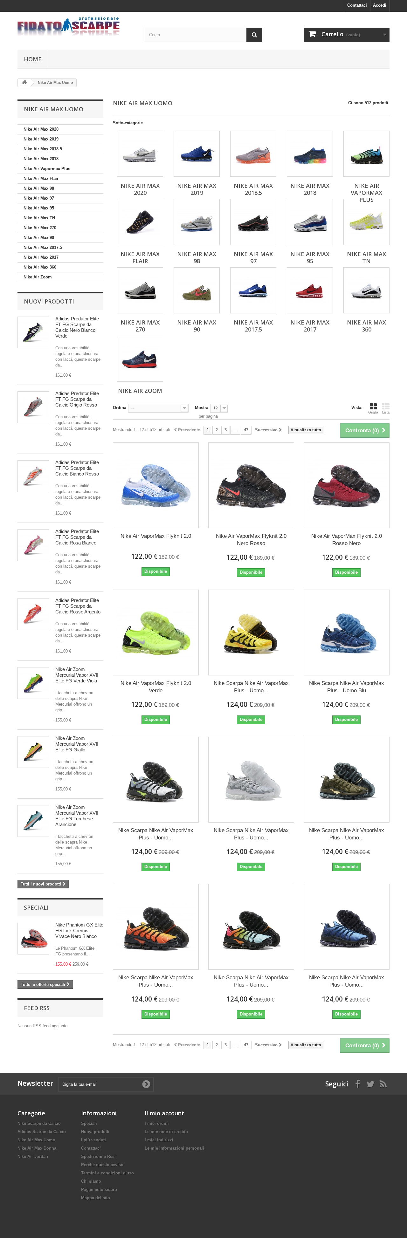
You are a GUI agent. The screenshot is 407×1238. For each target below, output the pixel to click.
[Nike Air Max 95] (310, 222)
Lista (386, 412)
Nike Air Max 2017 (41, 257)
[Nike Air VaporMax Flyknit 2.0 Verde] (156, 632)
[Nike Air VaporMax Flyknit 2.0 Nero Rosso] (251, 485)
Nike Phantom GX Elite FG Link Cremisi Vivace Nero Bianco (79, 930)
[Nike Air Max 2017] (310, 290)
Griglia (373, 412)
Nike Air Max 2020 (41, 129)
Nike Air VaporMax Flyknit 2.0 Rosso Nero (346, 539)
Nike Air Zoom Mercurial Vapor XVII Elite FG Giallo (76, 743)
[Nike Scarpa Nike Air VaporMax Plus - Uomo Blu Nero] (346, 927)
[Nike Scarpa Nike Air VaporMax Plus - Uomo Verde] (346, 779)
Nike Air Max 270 (40, 227)
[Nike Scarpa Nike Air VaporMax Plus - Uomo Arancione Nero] (156, 927)
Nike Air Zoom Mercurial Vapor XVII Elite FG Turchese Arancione (76, 815)
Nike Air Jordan (32, 1156)
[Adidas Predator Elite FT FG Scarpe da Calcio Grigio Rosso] (33, 407)
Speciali (36, 907)
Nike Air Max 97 (39, 198)
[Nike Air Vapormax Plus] (366, 154)
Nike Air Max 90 (39, 237)
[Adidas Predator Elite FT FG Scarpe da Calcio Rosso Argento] (33, 614)
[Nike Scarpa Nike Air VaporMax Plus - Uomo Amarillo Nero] (251, 632)
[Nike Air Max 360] (366, 290)
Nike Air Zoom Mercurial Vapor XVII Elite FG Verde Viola (76, 675)
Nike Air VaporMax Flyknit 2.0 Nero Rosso (251, 539)
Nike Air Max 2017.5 (43, 247)
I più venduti (93, 1140)
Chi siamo (91, 1181)
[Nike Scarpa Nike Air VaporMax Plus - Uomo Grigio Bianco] (251, 779)
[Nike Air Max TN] (366, 222)
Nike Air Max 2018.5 (43, 149)
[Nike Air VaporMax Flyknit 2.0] (156, 485)
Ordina (119, 407)
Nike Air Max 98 (39, 188)
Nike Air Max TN (39, 217)
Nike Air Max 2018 (41, 158)
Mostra (201, 407)
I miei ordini (157, 1123)
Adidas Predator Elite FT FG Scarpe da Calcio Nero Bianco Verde (77, 327)
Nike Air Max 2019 (41, 139)
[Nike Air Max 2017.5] (253, 290)
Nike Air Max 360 (40, 267)
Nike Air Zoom (38, 277)
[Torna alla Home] (24, 83)
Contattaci (357, 5)
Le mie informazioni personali (174, 1148)
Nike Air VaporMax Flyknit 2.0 (156, 536)
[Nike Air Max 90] (197, 290)
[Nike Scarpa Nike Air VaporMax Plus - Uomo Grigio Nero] (156, 779)
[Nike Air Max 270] (140, 290)
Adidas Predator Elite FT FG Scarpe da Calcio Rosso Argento (77, 606)
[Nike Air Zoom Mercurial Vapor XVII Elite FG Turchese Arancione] (33, 821)
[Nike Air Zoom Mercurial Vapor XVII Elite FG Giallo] (33, 752)
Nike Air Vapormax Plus (47, 168)
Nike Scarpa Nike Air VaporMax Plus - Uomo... (251, 687)
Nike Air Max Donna (36, 1148)
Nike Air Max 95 (39, 208)
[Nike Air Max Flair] (140, 222)
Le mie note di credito (166, 1131)
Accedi (379, 5)
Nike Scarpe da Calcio (39, 1123)
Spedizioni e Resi (98, 1156)
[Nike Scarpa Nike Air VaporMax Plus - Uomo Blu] (346, 632)
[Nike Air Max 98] (197, 222)
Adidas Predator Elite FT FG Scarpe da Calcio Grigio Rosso (77, 399)
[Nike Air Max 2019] (197, 154)
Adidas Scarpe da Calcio (41, 1131)
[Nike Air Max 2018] (310, 154)
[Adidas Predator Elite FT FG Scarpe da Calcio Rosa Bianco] (33, 545)
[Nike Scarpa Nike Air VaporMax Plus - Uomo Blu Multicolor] (251, 927)
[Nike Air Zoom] (140, 359)
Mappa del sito (95, 1197)
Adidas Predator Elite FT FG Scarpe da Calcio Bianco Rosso (77, 468)
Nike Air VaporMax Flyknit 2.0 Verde (156, 687)
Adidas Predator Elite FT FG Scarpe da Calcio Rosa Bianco (77, 537)
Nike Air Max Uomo (36, 1140)
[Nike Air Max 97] (253, 222)
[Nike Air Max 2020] (140, 154)
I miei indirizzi (159, 1140)
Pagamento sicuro (99, 1189)
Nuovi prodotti (49, 301)
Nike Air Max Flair (41, 178)
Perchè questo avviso (102, 1164)
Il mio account (164, 1113)
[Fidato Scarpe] (76, 26)
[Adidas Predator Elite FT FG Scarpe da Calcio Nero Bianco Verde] (33, 332)
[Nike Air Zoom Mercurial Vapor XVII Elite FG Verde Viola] (33, 683)
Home (33, 59)
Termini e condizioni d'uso (107, 1173)
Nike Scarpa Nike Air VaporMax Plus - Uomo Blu (346, 687)
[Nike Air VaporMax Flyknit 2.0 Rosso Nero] (346, 485)
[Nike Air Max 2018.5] (253, 154)
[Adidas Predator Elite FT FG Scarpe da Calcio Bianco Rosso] (33, 476)
